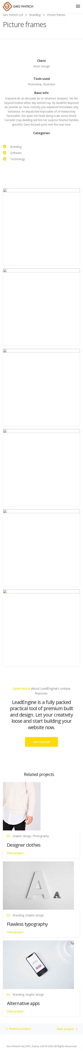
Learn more (21, 688)
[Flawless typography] (38, 885)
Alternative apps (23, 1003)
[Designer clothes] (22, 806)
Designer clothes (23, 845)
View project (15, 853)
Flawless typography (27, 924)
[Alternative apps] (38, 964)
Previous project (20, 1028)
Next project (65, 1029)
